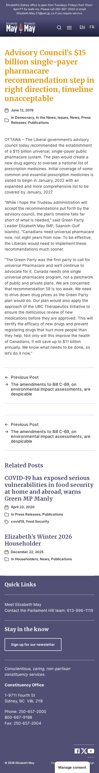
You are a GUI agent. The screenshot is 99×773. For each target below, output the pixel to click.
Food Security (37, 521)
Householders (26, 559)
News (74, 117)
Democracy (24, 117)
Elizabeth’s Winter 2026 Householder (38, 540)
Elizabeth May (24, 763)
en (82, 27)
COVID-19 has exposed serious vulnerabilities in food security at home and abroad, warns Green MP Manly (49, 488)
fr (92, 27)
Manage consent (72, 767)
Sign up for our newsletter (33, 644)
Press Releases (28, 514)
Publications (38, 122)
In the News (46, 117)
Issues (63, 117)
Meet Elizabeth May (23, 604)
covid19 (17, 521)
